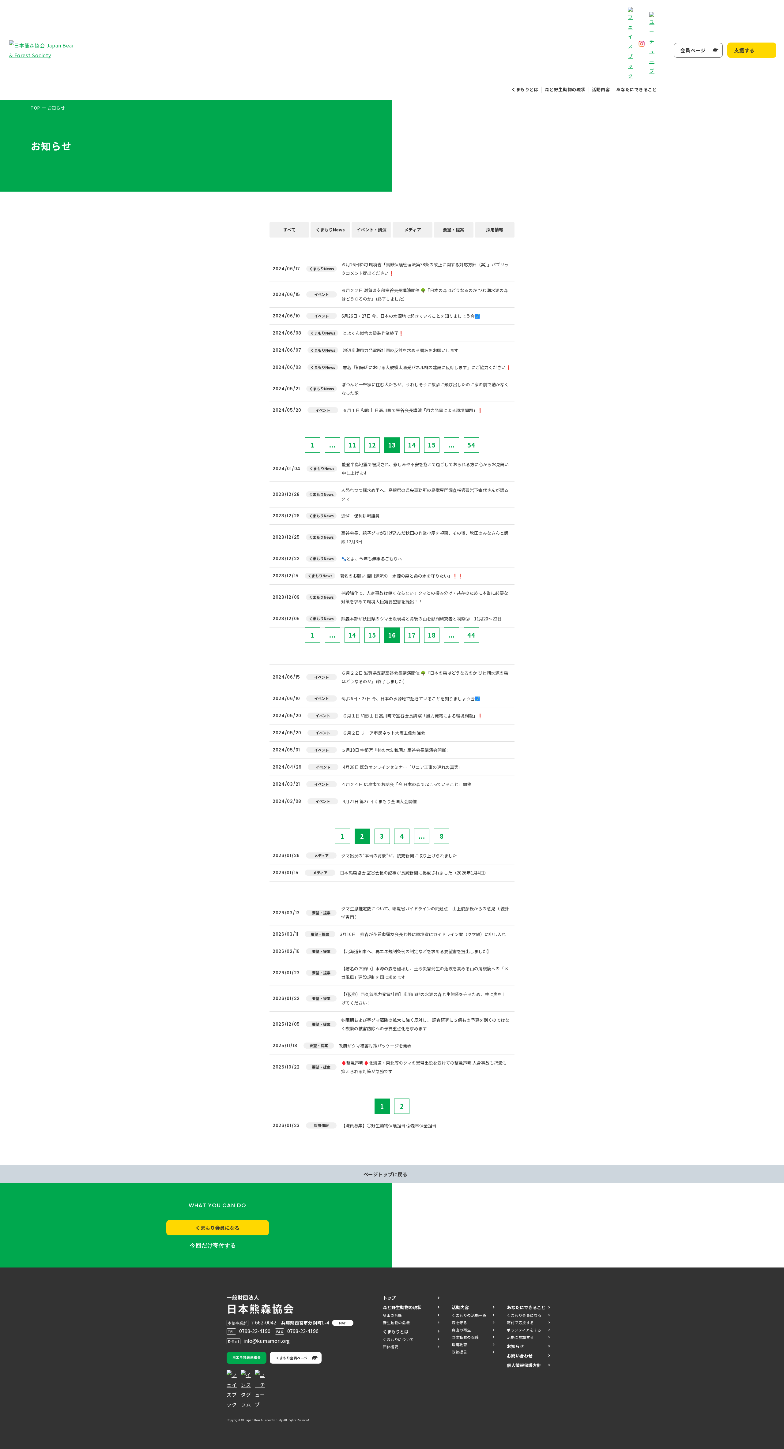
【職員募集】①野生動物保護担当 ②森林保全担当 (388, 1125)
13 (392, 444)
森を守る (459, 1322)
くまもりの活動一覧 (469, 1315)
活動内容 (601, 89)
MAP (342, 1322)
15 (432, 444)
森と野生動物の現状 (565, 89)
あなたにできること (636, 89)
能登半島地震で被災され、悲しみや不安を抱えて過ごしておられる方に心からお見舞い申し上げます (425, 468)
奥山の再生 (461, 1329)
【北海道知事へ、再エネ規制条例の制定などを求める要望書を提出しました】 (416, 951)
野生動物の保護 (465, 1337)
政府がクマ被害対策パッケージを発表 (375, 1046)
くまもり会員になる (217, 1227)
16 (392, 635)
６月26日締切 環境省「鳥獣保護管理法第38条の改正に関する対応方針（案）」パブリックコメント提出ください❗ (425, 268)
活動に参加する (520, 1337)
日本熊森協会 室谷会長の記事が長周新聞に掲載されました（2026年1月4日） (414, 873)
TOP (35, 108)
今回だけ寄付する (213, 1245)
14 (412, 444)
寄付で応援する (520, 1322)
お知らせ (515, 1346)
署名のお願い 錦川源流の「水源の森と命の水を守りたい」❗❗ (401, 576)
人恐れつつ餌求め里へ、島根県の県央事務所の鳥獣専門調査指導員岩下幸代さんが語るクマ (424, 494)
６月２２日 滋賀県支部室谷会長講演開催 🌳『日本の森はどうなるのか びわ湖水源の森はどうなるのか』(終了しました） (424, 294)
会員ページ (693, 50)
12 (372, 444)
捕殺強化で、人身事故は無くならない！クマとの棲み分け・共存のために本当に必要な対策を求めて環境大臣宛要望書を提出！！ (424, 597)
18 (432, 635)
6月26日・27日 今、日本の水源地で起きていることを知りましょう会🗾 (410, 316)
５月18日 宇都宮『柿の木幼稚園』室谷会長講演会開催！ (395, 750)
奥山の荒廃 (392, 1315)
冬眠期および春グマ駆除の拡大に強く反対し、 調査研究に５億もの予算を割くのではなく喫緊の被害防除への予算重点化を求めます (425, 1024)
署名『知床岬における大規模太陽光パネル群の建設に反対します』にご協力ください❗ (427, 367)
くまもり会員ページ (292, 1357)
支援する (744, 50)
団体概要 (390, 1346)
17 (412, 635)
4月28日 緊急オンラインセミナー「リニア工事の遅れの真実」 (403, 767)
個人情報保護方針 (524, 1365)
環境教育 (459, 1344)
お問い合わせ (520, 1356)
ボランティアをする (524, 1329)
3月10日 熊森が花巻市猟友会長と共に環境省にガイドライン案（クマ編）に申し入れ (423, 934)
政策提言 (459, 1351)
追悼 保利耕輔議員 (360, 516)
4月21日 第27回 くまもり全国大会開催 (380, 801)
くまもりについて (398, 1339)
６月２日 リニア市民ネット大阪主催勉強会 (384, 733)
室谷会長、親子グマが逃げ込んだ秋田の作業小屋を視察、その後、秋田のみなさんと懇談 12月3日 (424, 537)
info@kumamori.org (266, 1340)
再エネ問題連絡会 (246, 1357)
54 (471, 444)
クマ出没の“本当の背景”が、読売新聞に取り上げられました (399, 855)
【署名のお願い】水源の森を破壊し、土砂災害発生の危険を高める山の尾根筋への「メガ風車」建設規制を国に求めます (424, 972)
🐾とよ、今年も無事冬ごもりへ (371, 559)
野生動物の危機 (396, 1322)
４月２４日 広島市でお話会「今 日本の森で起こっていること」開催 (406, 784)
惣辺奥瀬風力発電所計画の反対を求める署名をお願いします (400, 350)
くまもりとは (524, 89)
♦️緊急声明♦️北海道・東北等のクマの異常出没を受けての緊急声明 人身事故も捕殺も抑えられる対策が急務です (424, 1067)
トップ (389, 1298)
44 (471, 635)
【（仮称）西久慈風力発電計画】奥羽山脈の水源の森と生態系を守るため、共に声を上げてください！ (423, 998)
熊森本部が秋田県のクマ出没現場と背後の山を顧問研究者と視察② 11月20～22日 (421, 619)
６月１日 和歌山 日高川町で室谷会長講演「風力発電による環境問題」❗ (413, 410)
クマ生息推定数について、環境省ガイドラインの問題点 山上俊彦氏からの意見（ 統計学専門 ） (425, 912)
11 (352, 444)
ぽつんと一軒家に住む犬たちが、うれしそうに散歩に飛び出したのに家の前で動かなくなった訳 (425, 388)
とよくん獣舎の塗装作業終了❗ (373, 333)
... (332, 444)
